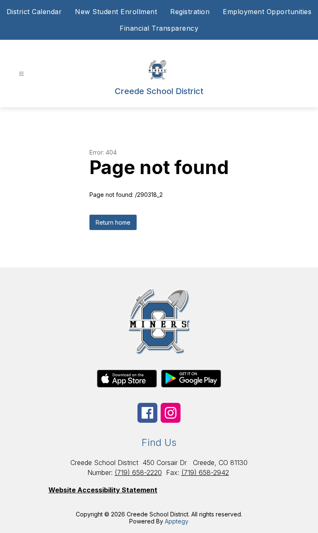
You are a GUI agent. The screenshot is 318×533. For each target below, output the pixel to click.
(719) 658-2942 (205, 472)
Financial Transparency (159, 28)
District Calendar (34, 11)
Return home (113, 222)
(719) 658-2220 (138, 472)
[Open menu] (21, 74)
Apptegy (176, 521)
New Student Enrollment (116, 11)
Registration (190, 11)
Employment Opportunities (267, 11)
